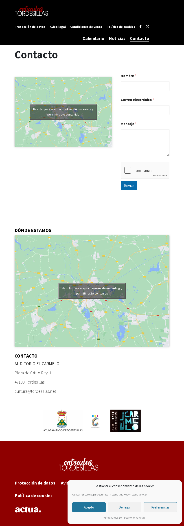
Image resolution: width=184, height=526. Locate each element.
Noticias (117, 38)
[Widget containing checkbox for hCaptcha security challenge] (145, 170)
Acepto (89, 507)
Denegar (125, 507)
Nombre (128, 76)
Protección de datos (134, 517)
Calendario (93, 38)
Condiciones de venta (86, 27)
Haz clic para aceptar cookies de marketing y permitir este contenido (63, 111)
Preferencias (160, 507)
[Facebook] (141, 26)
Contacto (139, 38)
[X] (147, 26)
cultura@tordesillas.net (35, 391)
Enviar (129, 185)
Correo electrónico (137, 100)
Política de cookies (112, 517)
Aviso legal (58, 27)
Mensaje (128, 124)
